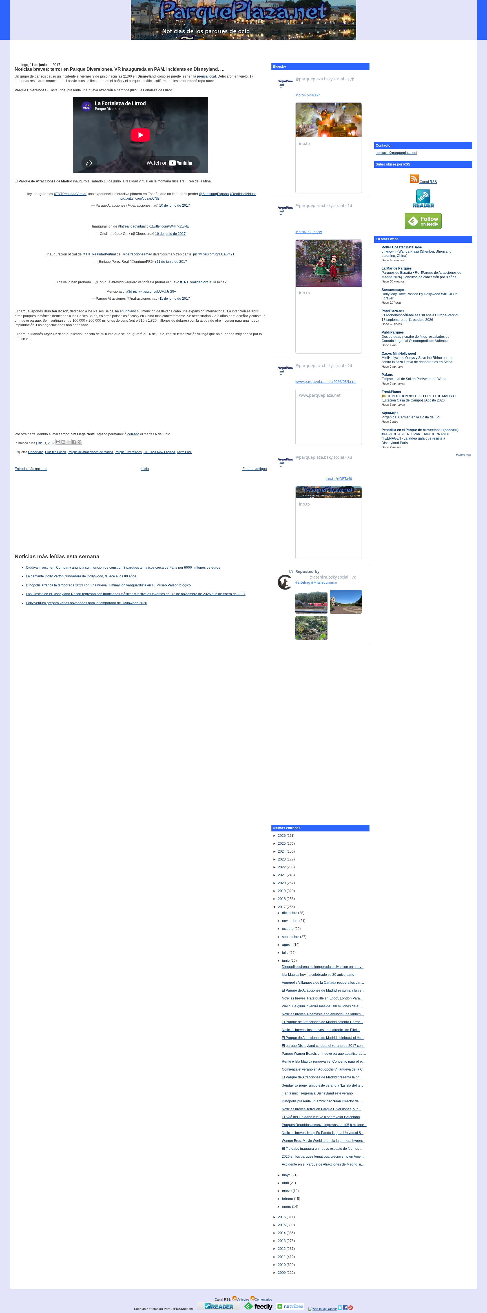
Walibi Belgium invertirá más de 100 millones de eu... (322, 1006)
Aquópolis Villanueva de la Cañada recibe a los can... (323, 983)
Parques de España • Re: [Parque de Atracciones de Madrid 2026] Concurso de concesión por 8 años (421, 275)
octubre (288, 929)
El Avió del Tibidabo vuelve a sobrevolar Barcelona (321, 1117)
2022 (282, 867)
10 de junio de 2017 (174, 206)
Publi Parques (393, 332)
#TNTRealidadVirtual (70, 194)
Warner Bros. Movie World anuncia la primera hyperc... (323, 1141)
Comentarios (263, 1299)
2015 (282, 1225)
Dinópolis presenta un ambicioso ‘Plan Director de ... (322, 1101)
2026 (282, 836)
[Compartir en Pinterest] (79, 442)
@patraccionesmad (137, 254)
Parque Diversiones (128, 452)
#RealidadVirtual (243, 194)
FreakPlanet (391, 392)
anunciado (128, 311)
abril (286, 1183)
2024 (282, 851)
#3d (129, 292)
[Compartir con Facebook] (74, 442)
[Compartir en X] (69, 442)
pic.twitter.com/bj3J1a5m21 (213, 254)
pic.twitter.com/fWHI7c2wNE (168, 226)
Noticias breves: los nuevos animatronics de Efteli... (321, 1030)
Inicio (145, 469)
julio (285, 953)
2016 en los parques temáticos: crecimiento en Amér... (323, 1156)
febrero (288, 1199)
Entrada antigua (254, 469)
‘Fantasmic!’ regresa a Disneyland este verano (317, 1093)
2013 (282, 1241)
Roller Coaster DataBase (402, 247)
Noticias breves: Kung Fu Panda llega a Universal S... (323, 1133)
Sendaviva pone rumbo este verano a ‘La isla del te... (322, 1085)
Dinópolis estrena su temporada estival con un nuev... (323, 967)
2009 (282, 1273)
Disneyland (35, 452)
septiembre (291, 937)
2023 (282, 859)
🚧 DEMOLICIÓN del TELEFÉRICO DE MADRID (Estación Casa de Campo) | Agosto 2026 (419, 398)
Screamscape (393, 290)
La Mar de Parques (397, 268)
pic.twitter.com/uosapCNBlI (140, 198)
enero (287, 1207)
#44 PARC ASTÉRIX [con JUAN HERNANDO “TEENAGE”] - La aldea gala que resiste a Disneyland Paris (416, 438)
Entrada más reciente (31, 469)
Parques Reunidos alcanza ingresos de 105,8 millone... (324, 1125)
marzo (287, 1191)
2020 (282, 883)
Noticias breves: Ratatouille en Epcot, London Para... (322, 998)
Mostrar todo (463, 455)
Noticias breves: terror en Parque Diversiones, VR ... (321, 1109)
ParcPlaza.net (393, 311)
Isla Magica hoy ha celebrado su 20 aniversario (318, 975)
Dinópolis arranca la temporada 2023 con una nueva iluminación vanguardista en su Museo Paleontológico (108, 585)
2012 (282, 1249)
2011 (282, 1257)
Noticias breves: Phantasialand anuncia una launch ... (323, 1014)
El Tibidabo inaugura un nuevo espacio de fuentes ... (322, 1149)
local (212, 76)
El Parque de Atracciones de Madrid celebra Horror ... (322, 1022)
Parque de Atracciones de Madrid (90, 452)
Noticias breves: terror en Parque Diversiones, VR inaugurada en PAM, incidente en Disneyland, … (120, 69)
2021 (282, 875)
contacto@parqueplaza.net (396, 153)
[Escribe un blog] (63, 442)
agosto (287, 945)
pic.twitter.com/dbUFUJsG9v (154, 292)
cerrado (133, 434)
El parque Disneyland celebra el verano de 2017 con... (323, 1046)
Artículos (243, 1299)
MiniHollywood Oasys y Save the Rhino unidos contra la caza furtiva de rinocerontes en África (417, 360)
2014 (282, 1233)
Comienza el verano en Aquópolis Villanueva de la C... (323, 1069)
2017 (282, 907)
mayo (286, 1175)
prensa (202, 76)
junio (286, 961)
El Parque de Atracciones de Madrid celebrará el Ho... (323, 1038)
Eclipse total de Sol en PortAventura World (414, 379)
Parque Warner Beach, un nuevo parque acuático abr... (324, 1054)
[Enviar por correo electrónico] (58, 442)
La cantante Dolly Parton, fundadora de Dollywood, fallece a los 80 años (81, 576)
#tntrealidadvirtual (132, 226)
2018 (282, 899)
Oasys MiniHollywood (399, 354)
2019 (282, 891)
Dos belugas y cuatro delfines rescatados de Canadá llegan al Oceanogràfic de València (416, 339)
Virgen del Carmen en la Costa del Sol (411, 417)
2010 (282, 1265)
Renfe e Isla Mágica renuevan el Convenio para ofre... (323, 1061)
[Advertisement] (243, 48)
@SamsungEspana (214, 194)
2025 (282, 844)
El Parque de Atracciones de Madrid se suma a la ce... (323, 990)
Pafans (387, 375)
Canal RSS (428, 182)
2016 (282, 1217)
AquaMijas (390, 413)
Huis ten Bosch (55, 452)
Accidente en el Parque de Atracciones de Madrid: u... (323, 1164)
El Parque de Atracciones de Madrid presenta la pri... (322, 1077)
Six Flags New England (159, 452)
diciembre (290, 913)
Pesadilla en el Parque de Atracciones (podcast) (420, 430)
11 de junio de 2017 (172, 262)
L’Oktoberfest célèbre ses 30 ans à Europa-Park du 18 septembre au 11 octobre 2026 (420, 317)
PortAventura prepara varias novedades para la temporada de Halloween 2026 (86, 603)
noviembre (290, 921)
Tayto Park (184, 452)
